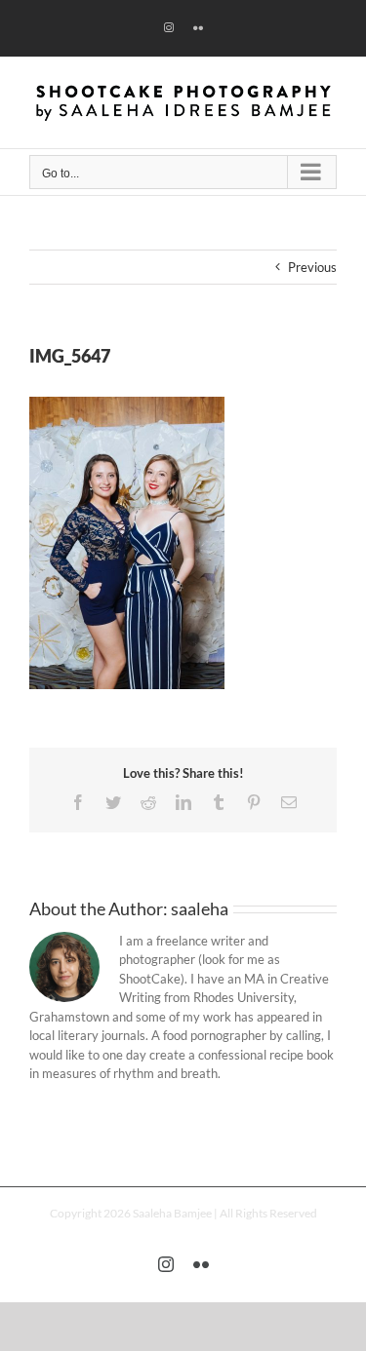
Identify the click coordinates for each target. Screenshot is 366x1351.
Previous (312, 267)
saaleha (199, 908)
